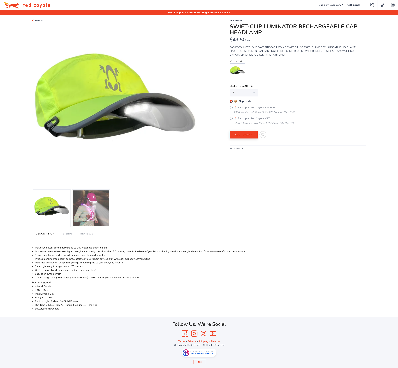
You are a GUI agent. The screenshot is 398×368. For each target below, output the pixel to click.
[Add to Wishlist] (262, 134)
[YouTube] (213, 333)
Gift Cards (353, 5)
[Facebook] (185, 333)
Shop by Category (330, 5)
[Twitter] (203, 333)
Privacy (192, 341)
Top (200, 362)
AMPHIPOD (236, 20)
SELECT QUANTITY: (241, 86)
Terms (181, 341)
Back (38, 20)
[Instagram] (194, 333)
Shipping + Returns (209, 341)
